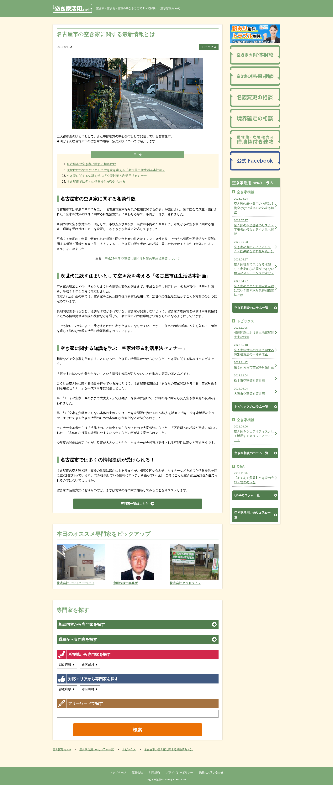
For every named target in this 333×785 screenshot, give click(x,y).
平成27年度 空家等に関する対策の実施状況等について (142, 258)
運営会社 (137, 772)
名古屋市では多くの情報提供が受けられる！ (97, 181)
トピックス (208, 47)
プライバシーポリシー (179, 772)
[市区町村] (90, 664)
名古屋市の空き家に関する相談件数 (91, 164)
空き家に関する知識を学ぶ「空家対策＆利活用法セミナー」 (108, 175)
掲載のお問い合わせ (211, 772)
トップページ (118, 772)
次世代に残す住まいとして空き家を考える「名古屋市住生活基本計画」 (116, 170)
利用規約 (154, 772)
